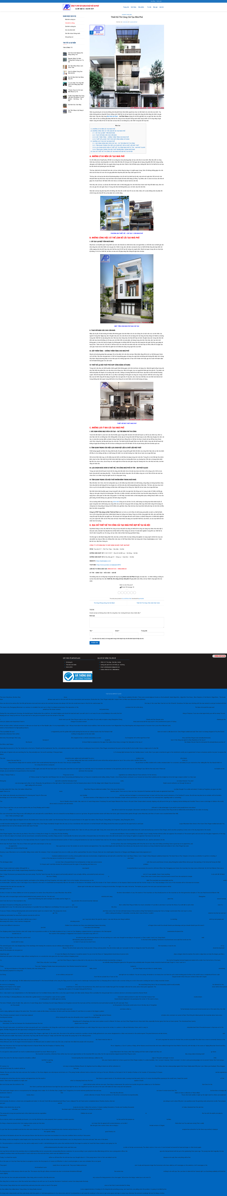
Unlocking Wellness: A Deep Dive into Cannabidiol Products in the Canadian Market (160, 1054)
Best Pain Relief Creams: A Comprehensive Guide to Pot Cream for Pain (141, 783)
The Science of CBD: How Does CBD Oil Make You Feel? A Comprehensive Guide (30, 781)
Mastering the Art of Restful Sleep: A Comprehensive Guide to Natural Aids (94, 892)
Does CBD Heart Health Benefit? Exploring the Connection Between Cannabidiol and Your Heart (110, 1129)
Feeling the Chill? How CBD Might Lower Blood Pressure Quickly (61, 1189)
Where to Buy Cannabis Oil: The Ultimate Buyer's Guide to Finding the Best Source (190, 768)
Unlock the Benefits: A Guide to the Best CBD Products (94, 907)
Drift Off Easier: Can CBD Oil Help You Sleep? (35, 933)
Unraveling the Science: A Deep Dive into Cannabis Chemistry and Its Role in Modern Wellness (139, 931)
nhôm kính (116, 501)
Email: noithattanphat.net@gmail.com (110, 667)
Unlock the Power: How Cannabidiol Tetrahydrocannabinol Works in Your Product (139, 1101)
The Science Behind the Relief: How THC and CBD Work (105, 807)
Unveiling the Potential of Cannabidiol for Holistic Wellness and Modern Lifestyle (117, 939)
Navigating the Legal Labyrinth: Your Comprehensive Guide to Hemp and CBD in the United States (30, 719)
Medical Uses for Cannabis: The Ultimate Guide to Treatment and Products (135, 731)
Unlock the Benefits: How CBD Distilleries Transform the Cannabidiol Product (159, 966)
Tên (91, 631)
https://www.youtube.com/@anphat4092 (108, 565)
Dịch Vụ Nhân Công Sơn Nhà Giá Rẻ (75, 72)
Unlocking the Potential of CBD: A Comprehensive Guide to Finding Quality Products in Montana (67, 1039)
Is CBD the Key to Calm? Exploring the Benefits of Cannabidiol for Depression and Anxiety (198, 725)
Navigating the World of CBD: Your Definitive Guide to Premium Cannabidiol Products (93, 697)
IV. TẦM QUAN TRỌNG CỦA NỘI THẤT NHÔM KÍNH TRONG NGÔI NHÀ (113, 149)
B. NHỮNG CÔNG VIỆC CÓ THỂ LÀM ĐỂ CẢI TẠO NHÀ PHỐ (108, 131)
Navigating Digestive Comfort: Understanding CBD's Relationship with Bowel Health (57, 742)
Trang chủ (126, 7)
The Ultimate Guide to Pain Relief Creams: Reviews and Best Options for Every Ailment (169, 707)
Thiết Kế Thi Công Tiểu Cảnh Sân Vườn (148, 603)
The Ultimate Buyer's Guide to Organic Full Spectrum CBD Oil (115, 968)
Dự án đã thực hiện (127, 14)
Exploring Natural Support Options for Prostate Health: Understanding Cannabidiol (34, 791)
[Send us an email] (68, 1)
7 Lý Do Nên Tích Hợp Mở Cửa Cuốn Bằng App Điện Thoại (76, 84)
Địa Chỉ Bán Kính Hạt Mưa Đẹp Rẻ (76, 78)
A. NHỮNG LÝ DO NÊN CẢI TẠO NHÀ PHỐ (103, 129)
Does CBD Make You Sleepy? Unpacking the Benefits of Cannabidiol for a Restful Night (31, 1103)
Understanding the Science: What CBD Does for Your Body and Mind (190, 874)
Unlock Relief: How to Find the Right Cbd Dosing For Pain (138, 1066)
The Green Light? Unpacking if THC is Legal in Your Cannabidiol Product (48, 1080)
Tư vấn (149, 7)
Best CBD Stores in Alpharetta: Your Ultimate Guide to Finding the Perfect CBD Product (150, 781)
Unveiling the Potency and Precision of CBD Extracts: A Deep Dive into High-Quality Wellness (76, 740)
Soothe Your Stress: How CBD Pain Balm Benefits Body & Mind (69, 807)
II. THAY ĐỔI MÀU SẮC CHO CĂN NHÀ (104, 135)
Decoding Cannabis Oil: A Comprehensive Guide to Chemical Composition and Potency (82, 876)
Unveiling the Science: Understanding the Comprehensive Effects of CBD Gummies (24, 803)
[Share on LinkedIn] (134, 592)
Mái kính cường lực (70, 19)
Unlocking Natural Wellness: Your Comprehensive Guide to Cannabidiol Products (96, 1009)
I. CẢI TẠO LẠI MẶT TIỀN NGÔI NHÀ (103, 133)
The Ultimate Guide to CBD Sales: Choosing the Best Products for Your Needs (151, 1123)
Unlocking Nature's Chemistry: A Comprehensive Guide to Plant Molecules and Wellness (101, 858)
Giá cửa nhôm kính (70, 30)
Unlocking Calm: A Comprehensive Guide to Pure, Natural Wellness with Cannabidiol (181, 775)
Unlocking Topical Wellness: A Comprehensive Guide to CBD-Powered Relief (43, 987)
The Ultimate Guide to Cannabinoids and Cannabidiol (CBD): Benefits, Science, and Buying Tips (55, 797)
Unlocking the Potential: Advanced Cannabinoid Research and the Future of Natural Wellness (195, 1033)
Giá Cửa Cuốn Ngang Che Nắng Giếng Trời (75, 53)
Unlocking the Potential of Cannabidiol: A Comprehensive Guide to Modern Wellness (198, 880)
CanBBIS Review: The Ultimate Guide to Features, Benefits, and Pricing (127, 925)
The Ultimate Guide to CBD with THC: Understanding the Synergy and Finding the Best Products (31, 801)
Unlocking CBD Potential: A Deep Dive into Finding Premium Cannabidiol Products (90, 999)
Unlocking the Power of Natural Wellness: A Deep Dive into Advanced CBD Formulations (190, 719)
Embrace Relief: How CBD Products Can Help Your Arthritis (26, 1147)
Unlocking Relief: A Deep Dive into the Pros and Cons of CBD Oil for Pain (195, 899)
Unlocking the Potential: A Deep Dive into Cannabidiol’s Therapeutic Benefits (59, 919)
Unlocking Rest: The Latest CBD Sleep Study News (19, 966)
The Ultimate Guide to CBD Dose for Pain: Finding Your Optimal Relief (163, 742)
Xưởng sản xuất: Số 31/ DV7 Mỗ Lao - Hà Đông (113, 664)
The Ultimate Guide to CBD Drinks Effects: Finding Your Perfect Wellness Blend (39, 775)
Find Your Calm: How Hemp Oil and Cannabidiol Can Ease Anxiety (80, 709)
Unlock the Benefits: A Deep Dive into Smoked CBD (133, 1125)
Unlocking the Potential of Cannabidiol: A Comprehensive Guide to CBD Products (36, 1093)
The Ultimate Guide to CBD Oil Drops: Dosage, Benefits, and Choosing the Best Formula (47, 1107)
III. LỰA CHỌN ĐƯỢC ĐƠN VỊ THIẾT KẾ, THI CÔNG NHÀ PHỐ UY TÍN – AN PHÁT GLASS (118, 147)
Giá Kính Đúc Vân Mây (74, 104)
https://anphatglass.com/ (103, 561)
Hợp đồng (153, 1)
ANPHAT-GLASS (117, 694)
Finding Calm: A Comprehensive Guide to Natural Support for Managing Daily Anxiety (46, 738)
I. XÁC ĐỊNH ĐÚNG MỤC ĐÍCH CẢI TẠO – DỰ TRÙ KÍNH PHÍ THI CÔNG (113, 143)
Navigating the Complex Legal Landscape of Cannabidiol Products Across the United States (108, 762)
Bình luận (92, 615)
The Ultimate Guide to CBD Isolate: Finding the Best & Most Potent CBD (67, 968)
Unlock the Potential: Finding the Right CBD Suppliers (125, 876)
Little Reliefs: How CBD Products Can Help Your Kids (166, 738)
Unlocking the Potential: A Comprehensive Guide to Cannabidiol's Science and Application (55, 868)
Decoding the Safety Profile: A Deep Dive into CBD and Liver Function (89, 833)
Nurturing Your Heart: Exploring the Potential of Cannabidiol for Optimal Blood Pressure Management (45, 984)
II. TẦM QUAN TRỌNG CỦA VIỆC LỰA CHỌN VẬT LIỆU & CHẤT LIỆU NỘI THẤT (115, 145)
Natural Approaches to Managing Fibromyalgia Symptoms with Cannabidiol (96, 775)
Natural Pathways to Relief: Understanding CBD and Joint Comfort (52, 905)
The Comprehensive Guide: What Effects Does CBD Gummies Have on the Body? (149, 789)
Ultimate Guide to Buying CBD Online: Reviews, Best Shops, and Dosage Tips (47, 721)
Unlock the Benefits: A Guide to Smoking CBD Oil (136, 807)
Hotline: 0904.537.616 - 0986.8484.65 (110, 669)
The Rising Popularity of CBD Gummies (134, 719)
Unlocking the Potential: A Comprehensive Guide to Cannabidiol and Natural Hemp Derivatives (29, 960)
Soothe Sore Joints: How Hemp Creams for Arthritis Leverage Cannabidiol (124, 862)
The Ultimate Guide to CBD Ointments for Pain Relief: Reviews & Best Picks (96, 974)
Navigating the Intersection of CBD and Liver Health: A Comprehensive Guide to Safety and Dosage (35, 758)
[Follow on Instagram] (65, 1)
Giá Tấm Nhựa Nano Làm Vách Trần (75, 66)
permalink (141, 598)
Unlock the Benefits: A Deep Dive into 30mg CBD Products (91, 946)
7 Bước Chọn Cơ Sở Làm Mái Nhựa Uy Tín (75, 90)
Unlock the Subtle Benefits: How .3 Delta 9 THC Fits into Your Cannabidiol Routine (142, 899)
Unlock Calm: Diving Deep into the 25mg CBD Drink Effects (161, 823)
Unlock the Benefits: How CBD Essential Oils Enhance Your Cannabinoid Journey (49, 1068)
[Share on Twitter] (122, 592)
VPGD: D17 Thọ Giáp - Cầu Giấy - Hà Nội (111, 662)
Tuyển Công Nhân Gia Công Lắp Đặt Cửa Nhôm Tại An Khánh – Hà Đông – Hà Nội (76, 98)
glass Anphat (133, 22)
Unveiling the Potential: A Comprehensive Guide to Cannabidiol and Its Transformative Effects (83, 810)
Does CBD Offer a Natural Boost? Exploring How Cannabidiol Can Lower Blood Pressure (118, 1113)
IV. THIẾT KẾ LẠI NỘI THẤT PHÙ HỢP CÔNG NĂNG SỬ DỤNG (110, 139)
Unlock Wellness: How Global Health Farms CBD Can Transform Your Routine (110, 721)
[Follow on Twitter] (67, 1)
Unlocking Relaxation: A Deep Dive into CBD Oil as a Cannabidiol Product (108, 966)
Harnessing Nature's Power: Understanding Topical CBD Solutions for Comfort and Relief (83, 1052)
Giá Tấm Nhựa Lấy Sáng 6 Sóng (76, 111)
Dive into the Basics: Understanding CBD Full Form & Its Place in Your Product (89, 1005)
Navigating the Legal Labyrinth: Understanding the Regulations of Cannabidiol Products (58, 789)
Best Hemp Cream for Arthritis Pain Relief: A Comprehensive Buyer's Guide (25, 699)
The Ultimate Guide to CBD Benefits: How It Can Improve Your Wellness (42, 697)
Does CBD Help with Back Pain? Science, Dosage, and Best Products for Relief (94, 899)
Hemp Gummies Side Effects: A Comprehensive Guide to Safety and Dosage (44, 760)
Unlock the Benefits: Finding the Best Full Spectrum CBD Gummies (143, 1171)
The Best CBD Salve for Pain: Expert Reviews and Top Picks (162, 758)
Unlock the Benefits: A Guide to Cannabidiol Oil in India (98, 1171)
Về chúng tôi (69, 662)
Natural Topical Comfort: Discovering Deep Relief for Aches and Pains (95, 1119)
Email (117, 631)
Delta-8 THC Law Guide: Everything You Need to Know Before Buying (115, 758)
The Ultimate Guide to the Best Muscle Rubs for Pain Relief (93, 844)
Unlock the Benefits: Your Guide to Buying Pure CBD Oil (63, 795)
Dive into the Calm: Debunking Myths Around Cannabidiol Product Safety (56, 771)
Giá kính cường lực (70, 26)
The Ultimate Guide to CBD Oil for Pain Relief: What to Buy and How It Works (78, 896)
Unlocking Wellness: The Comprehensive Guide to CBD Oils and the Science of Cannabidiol (198, 886)
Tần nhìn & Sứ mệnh (71, 664)
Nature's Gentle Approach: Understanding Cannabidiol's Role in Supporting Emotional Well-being (190, 968)
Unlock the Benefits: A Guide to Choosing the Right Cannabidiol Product (34, 862)
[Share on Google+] (131, 592)
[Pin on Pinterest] (128, 592)
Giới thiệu (133, 7)
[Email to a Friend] (125, 592)
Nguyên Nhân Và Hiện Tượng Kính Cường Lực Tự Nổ (76, 60)
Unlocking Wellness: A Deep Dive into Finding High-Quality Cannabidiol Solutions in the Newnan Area (53, 1084)
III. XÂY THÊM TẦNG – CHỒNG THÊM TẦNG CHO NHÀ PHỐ (110, 137)
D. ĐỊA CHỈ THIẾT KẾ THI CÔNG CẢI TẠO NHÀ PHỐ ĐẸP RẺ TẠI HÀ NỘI (112, 151)
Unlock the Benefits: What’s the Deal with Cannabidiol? (204, 1078)
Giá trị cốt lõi (69, 667)
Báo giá (155, 7)
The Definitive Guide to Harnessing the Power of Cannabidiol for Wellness (144, 960)
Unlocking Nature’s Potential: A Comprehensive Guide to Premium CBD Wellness (86, 791)
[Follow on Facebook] (63, 1)
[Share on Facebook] (119, 592)
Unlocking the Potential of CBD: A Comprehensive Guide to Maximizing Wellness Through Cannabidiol (152, 713)
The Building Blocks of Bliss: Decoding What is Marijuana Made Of (50, 921)
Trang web (144, 631)
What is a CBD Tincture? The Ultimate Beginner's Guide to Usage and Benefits (86, 1093)
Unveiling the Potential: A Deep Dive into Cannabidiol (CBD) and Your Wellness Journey (45, 734)
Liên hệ (161, 7)
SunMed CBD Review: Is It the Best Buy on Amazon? (193, 919)
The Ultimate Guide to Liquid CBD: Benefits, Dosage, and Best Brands (123, 703)
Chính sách (159, 1)
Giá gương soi (69, 37)
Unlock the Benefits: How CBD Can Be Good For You (58, 1023)
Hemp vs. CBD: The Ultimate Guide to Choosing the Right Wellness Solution (48, 901)
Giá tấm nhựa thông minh (72, 33)
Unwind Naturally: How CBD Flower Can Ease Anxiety (103, 795)
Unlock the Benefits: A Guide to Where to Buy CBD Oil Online (33, 731)
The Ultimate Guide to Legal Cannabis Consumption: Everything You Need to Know (29, 830)
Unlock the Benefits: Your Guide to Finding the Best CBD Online (38, 989)
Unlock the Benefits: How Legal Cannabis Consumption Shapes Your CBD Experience (149, 1093)
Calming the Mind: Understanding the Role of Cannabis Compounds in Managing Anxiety (120, 880)
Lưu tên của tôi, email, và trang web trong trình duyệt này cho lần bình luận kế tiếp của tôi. (118, 638)
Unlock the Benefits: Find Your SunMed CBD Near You (196, 984)
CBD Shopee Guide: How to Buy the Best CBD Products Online (108, 868)
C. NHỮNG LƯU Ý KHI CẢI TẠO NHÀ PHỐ (103, 141)
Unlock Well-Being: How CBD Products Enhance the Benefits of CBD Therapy (102, 707)
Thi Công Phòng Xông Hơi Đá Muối (104, 603)
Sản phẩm (141, 7)
